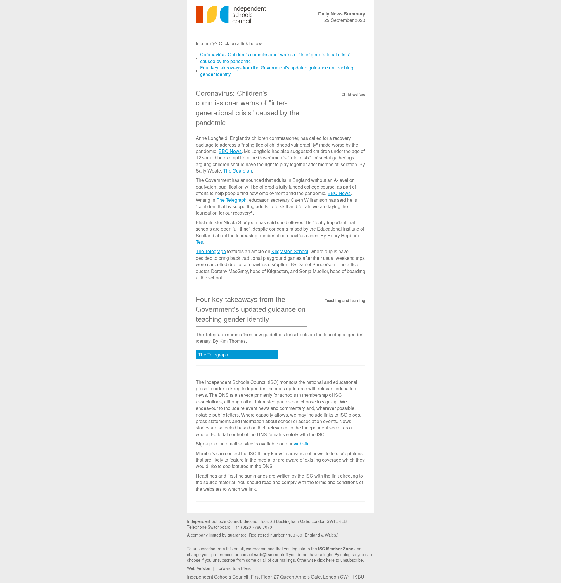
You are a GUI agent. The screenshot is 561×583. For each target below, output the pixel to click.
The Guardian (237, 170)
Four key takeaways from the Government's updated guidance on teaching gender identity (276, 70)
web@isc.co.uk (269, 554)
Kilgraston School (289, 251)
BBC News (230, 151)
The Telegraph (232, 199)
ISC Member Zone (335, 548)
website (302, 443)
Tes (199, 242)
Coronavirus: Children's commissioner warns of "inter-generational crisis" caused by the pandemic (275, 57)
